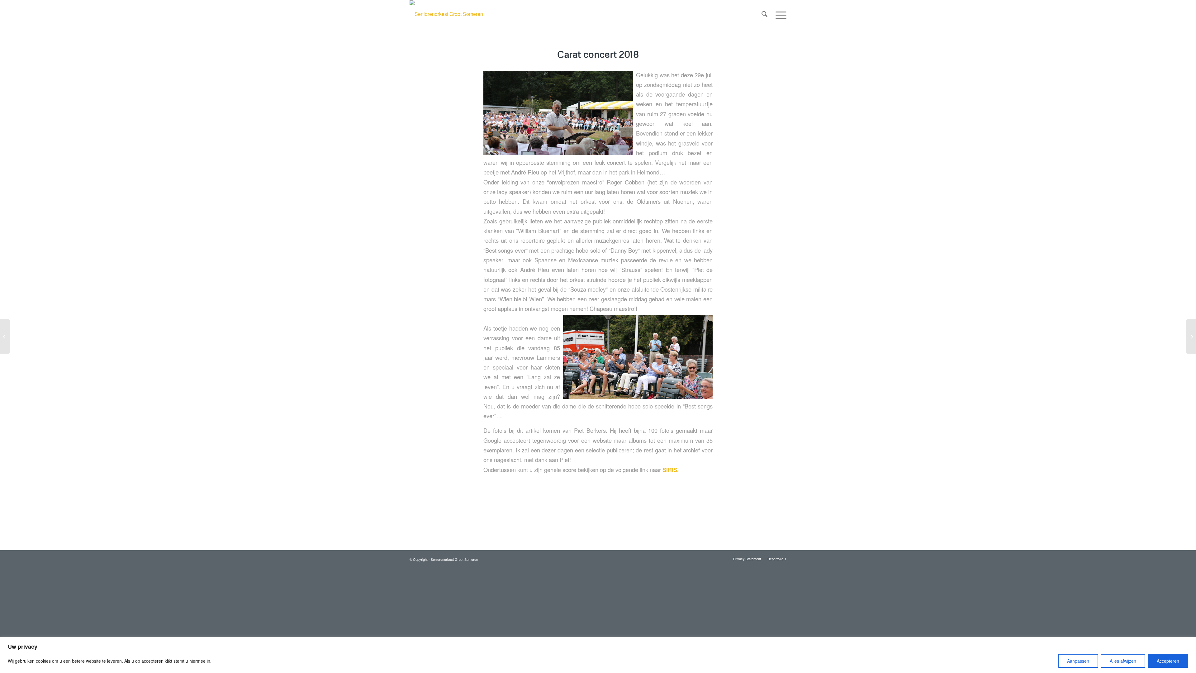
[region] (598, 655)
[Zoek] (764, 14)
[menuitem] (764, 14)
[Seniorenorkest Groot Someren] (446, 14)
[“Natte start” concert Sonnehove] (1191, 336)
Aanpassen (1078, 661)
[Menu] (778, 14)
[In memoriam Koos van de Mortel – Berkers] (5, 336)
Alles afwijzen (1123, 661)
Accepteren (1168, 661)
